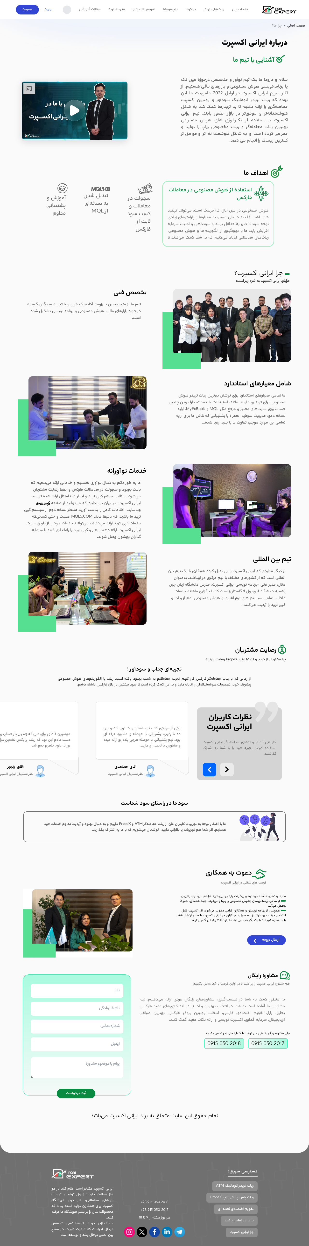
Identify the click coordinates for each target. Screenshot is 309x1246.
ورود (48, 10)
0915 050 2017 (267, 1044)
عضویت (27, 10)
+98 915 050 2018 (154, 1202)
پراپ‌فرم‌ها (170, 10)
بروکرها (190, 10)
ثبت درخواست (76, 1093)
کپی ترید (43, 503)
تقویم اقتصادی (144, 10)
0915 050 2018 (224, 1044)
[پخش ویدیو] (74, 110)
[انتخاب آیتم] (227, 769)
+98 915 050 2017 (154, 1210)
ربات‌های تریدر (214, 10)
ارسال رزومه (271, 940)
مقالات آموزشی (90, 10)
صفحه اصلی (240, 10)
